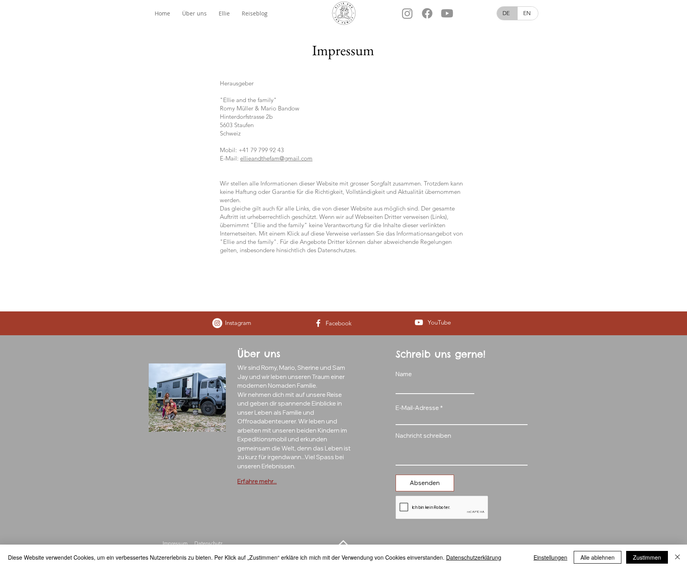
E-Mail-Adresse (417, 408)
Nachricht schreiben (423, 436)
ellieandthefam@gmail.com (276, 158)
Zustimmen (647, 557)
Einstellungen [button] (550, 557)
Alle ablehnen (597, 557)
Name (404, 374)
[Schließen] (677, 557)
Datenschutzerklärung (473, 557)
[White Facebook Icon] (318, 323)
